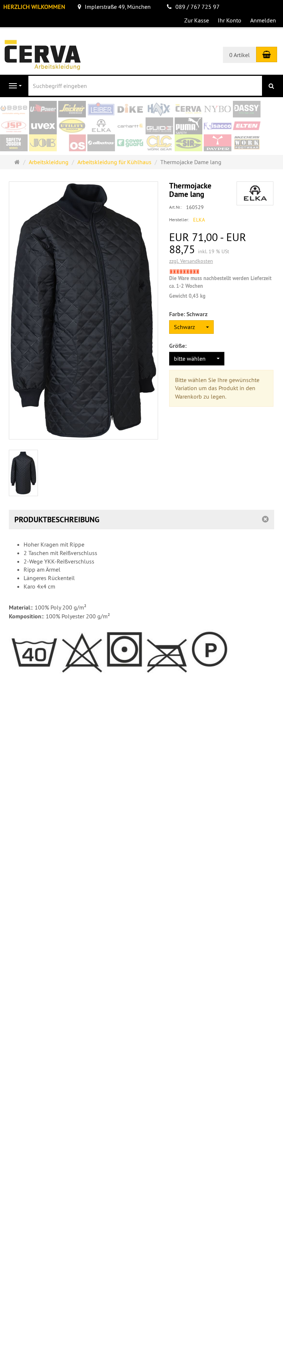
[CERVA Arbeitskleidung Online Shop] (42, 53)
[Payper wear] (217, 143)
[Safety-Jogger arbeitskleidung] (14, 143)
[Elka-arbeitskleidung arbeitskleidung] (101, 126)
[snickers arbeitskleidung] (72, 109)
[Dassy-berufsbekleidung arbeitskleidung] (247, 109)
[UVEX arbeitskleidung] (43, 126)
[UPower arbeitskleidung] (43, 109)
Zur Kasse (196, 20)
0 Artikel (239, 55)
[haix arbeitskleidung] (159, 109)
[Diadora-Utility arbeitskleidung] (72, 126)
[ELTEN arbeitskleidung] (247, 126)
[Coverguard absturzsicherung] (130, 143)
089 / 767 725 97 (197, 6)
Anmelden (263, 20)
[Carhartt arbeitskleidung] (130, 126)
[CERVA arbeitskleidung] (188, 109)
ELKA (199, 219)
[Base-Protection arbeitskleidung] (14, 109)
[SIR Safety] (188, 143)
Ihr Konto (229, 20)
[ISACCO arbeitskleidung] (217, 126)
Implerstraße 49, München (118, 6)
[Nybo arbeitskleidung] (217, 109)
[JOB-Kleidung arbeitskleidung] (43, 143)
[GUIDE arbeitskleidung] (159, 126)
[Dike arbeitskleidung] (130, 109)
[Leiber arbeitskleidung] (101, 109)
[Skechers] (247, 143)
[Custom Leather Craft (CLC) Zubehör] (159, 143)
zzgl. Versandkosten (191, 261)
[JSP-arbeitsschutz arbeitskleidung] (14, 126)
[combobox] (191, 327)
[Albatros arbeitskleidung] (101, 143)
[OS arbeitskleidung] (72, 143)
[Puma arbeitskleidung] (188, 126)
